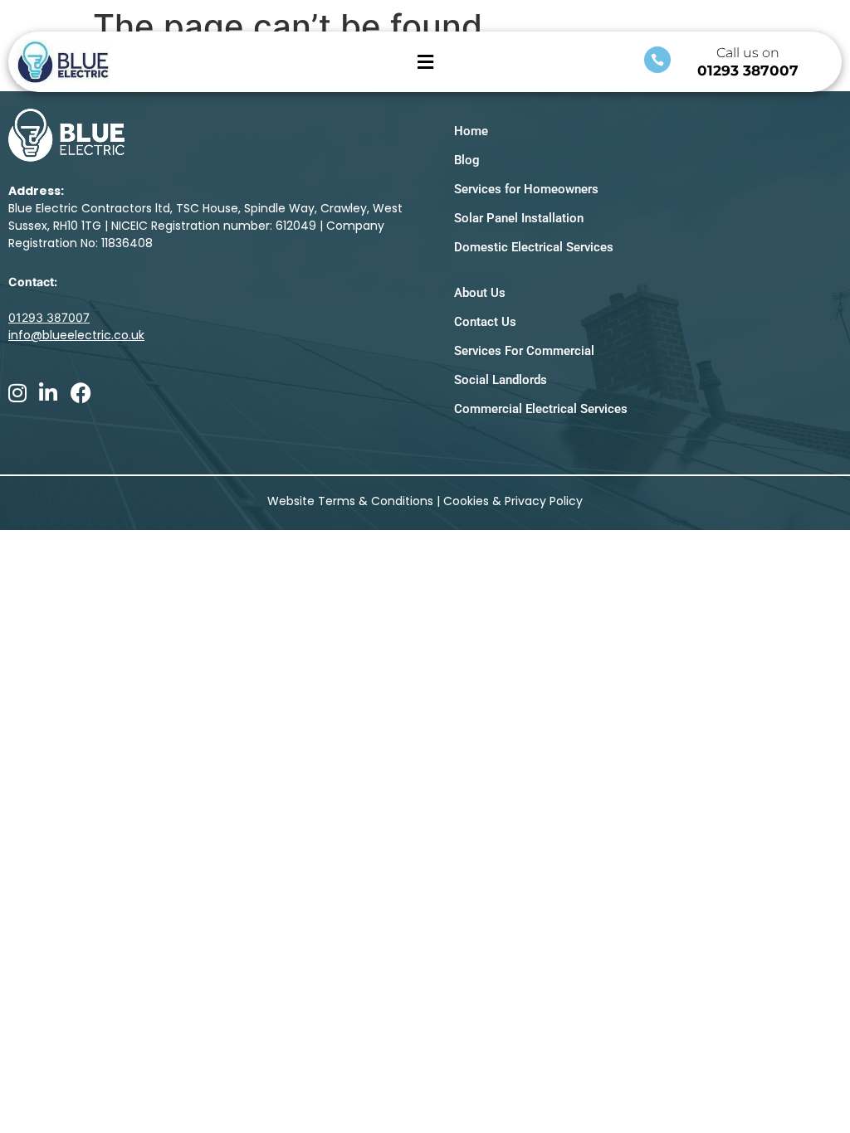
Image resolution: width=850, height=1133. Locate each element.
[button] (425, 61)
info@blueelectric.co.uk (76, 335)
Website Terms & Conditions (350, 501)
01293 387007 (748, 70)
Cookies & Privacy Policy (513, 501)
